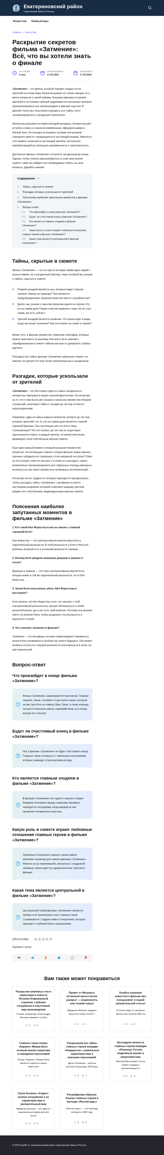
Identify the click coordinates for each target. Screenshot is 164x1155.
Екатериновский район (53, 6)
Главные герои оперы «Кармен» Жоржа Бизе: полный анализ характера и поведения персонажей (33, 1048)
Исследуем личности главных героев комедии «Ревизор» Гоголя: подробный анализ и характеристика (131, 1049)
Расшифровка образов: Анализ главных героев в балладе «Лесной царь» (82, 1098)
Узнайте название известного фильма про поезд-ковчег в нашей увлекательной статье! (130, 998)
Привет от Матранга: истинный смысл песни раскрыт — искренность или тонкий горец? (82, 998)
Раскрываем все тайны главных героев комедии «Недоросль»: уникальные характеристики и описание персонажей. (82, 1050)
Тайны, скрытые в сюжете (38, 186)
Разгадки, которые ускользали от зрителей (48, 192)
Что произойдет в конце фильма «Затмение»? (54, 212)
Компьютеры (40, 21)
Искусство (20, 21)
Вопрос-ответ (31, 207)
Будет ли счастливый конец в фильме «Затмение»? (58, 216)
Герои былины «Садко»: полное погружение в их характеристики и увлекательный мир (33, 1098)
